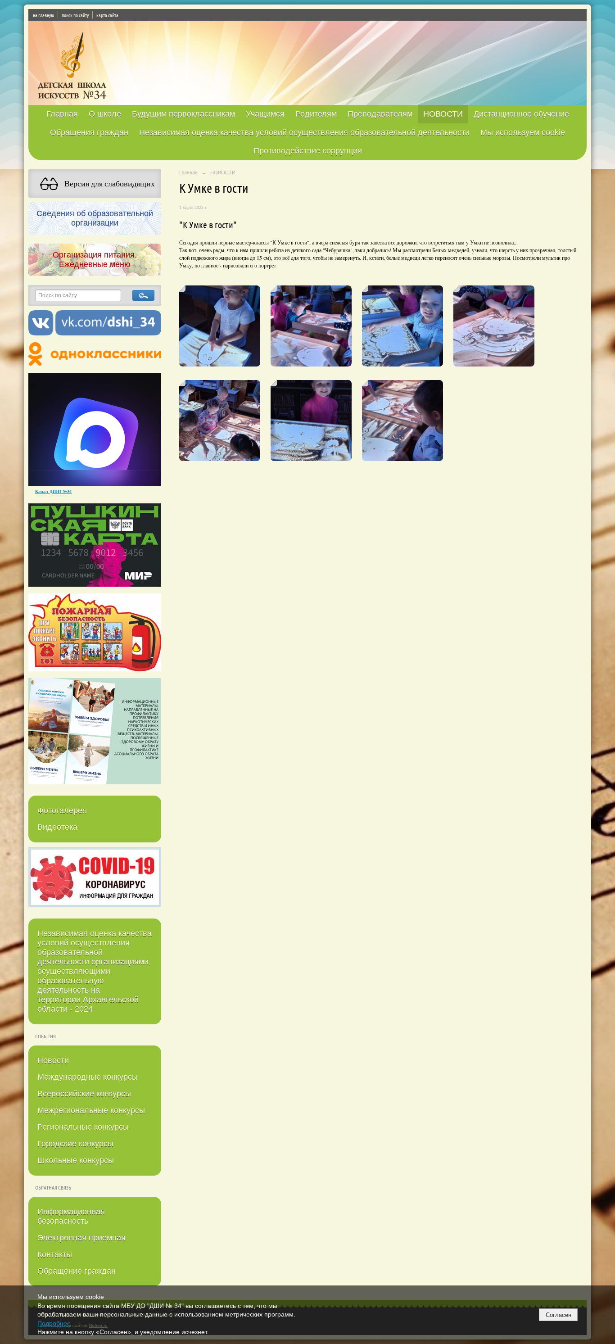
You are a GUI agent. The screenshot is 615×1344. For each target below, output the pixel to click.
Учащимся (265, 113)
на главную (43, 14)
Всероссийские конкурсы (84, 1093)
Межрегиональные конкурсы (91, 1110)
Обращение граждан (76, 1271)
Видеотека (57, 827)
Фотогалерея (62, 810)
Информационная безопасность (71, 1216)
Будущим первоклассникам (183, 113)
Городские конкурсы (75, 1143)
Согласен (558, 1315)
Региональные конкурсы (83, 1126)
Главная (62, 113)
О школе (105, 113)
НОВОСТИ (443, 113)
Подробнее (54, 1323)
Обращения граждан (89, 132)
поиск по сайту (75, 14)
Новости (53, 1060)
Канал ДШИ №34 (53, 491)
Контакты (54, 1254)
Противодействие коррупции (307, 150)
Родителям (316, 113)
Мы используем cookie (522, 132)
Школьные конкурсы (75, 1160)
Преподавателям (380, 113)
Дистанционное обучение (521, 113)
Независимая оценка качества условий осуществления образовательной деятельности (304, 132)
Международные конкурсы (87, 1077)
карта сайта (107, 14)
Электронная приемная (81, 1237)
